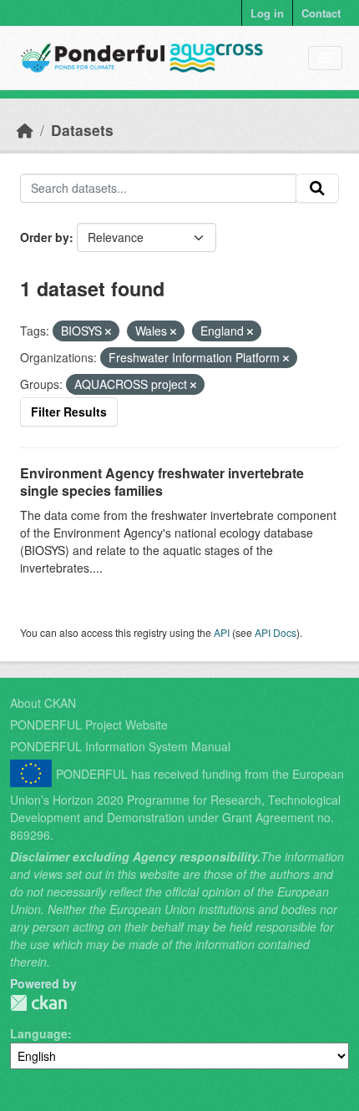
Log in (267, 13)
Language (39, 1033)
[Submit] (317, 189)
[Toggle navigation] (325, 58)
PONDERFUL (38, 1003)
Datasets (82, 129)
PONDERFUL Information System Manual (120, 746)
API (222, 632)
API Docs (275, 632)
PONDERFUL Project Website (89, 724)
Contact (321, 13)
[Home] (25, 129)
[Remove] (108, 331)
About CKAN (43, 702)
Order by (44, 237)
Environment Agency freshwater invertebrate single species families (162, 481)
